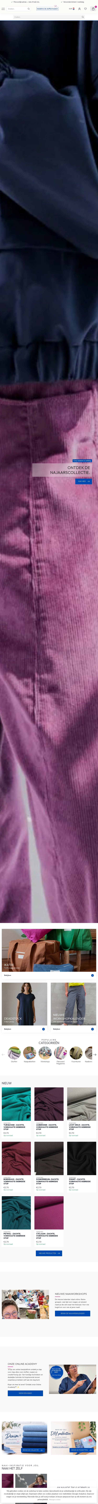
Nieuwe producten (47, 1253)
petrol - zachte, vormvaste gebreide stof (14, 1236)
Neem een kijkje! (25, 1393)
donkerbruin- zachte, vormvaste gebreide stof (47, 1181)
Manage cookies (54, 1500)
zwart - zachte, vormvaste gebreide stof (80, 1181)
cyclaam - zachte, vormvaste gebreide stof (47, 1236)
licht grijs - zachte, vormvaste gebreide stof (80, 1127)
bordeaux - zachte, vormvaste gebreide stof (14, 1181)
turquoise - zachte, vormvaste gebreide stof (14, 1127)
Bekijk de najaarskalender (72, 1313)
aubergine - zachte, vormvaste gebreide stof (47, 1127)
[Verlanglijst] (85, 8)
